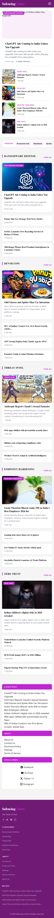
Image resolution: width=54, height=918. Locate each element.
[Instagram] (15, 820)
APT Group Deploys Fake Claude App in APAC (25, 341)
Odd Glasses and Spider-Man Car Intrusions (30, 92)
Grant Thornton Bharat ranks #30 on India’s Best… (22, 904)
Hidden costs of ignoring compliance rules (22, 442)
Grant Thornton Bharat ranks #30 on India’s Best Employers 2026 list (32, 109)
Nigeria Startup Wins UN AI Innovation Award (25, 667)
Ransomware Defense (20, 156)
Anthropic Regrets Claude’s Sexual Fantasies (31, 76)
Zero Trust (12, 574)
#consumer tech (23, 144)
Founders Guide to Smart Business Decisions (24, 353)
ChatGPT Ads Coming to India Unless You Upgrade (26, 45)
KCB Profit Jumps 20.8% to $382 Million (22, 654)
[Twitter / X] (7, 820)
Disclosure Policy (12, 746)
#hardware (38, 144)
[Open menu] (49, 4)
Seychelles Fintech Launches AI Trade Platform (25, 560)
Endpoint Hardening (19, 469)
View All (48, 157)
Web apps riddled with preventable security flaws (26, 430)
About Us (8, 739)
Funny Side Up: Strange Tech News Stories (23, 218)
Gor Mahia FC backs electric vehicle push (22, 547)
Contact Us (9, 743)
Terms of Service (12, 753)
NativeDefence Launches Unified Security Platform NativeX (26, 641)
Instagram (28, 784)
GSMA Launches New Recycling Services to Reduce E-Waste (23, 233)
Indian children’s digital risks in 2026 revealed (32, 126)
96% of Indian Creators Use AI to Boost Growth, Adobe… (26, 327)
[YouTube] (11, 820)
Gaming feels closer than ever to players (21, 534)
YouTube (28, 772)
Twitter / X (29, 778)
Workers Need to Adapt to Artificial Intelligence (25, 455)
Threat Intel (14, 367)
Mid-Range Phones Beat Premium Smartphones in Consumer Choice (26, 248)
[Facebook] (3, 820)
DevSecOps (12, 263)
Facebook (28, 767)
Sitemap (8, 749)
